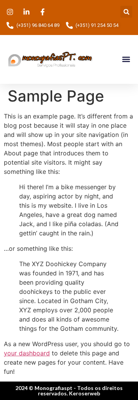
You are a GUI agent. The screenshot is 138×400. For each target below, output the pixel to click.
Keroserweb (84, 393)
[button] (126, 12)
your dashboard (27, 353)
